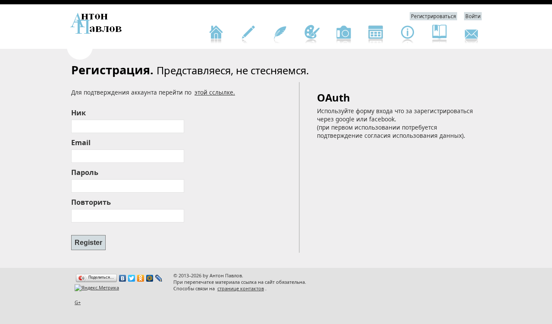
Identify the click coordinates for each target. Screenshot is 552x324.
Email (81, 142)
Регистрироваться (433, 16)
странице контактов (240, 288)
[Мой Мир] (149, 278)
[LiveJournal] (158, 278)
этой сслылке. (214, 92)
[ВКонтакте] (122, 278)
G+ (78, 302)
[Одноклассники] (140, 278)
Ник (78, 113)
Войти (472, 16)
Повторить (91, 202)
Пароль (84, 172)
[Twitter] (131, 278)
